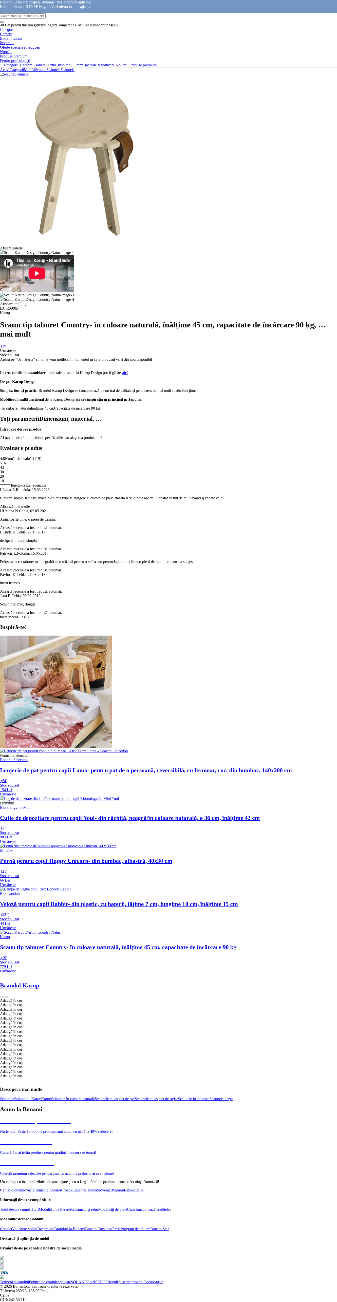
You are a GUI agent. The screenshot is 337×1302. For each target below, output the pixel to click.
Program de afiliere (135, 1229)
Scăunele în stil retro (193, 1099)
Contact (6, 1229)
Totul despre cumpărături (19, 1209)
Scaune (40, 70)
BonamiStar (159, 1229)
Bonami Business (98, 1229)
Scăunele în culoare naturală (73, 1099)
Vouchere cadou (24, 1229)
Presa (116, 1229)
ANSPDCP (98, 1282)
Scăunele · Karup (27, 1099)
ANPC (83, 1282)
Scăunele (67, 70)
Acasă (5, 70)
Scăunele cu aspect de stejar (156, 1099)
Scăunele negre (221, 1099)
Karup (46, 1099)
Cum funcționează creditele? (149, 1209)
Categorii (17, 70)
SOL (74, 1282)
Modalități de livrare (54, 1209)
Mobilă (29, 70)
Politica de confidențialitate (50, 1282)
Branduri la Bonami (69, 1229)
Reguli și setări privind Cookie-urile (135, 1282)
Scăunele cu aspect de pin (115, 1099)
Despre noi (45, 1229)
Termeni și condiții (14, 1282)
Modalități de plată (112, 1209)
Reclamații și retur (84, 1209)
